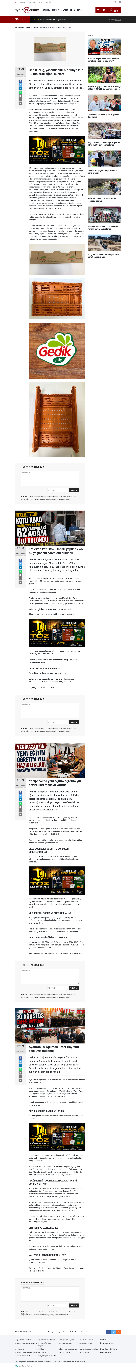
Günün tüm (114, 20)
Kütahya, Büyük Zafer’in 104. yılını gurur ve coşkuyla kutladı (60, 20)
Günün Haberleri (32, 2)
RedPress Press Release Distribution (57, 1362)
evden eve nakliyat (23, 1356)
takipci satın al (84, 1352)
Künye (59, 1332)
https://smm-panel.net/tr (46, 1340)
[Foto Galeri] (120, 2)
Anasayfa (51, 1332)
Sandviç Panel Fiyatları (66, 1340)
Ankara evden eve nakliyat (68, 1349)
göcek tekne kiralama (24, 1340)
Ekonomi (55, 10)
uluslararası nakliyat (78, 1362)
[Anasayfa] (16, 2)
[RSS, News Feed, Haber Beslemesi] (118, 1332)
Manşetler (22, 2)
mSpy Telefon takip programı (44, 1344)
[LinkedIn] (20, 88)
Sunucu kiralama (64, 1352)
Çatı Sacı (103, 1340)
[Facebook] (20, 81)
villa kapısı (20, 1349)
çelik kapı (41, 1349)
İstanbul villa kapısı (106, 1343)
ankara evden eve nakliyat (26, 1343)
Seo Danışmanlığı (21, 1362)
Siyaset (64, 10)
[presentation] (22, 20)
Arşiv (40, 2)
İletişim (65, 1332)
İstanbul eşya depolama (108, 1349)
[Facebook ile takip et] (108, 1332)
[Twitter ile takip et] (113, 1332)
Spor (72, 10)
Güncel (46, 10)
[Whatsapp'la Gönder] (20, 92)
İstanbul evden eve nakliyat (88, 1349)
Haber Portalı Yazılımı (25, 1366)
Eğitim (79, 10)
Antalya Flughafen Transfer (47, 1356)
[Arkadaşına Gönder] (20, 96)
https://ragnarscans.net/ (35, 1362)
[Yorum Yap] (20, 103)
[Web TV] (115, 2)
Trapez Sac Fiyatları (86, 1340)
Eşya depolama (105, 1352)
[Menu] (98, 10)
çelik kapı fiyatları (85, 1343)
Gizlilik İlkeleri (74, 1332)
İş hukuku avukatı (43, 1352)
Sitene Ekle (48, 2)
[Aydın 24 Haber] (27, 10)
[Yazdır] (20, 99)
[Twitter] (20, 85)
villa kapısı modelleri (66, 1343)
